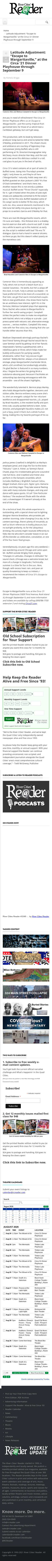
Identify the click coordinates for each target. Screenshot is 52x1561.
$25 (7, 694)
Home (6, 30)
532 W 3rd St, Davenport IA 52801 (17, 1516)
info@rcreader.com (11, 1522)
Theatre (8, 1421)
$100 (19, 694)
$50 (13, 694)
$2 (6, 703)
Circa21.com (31, 603)
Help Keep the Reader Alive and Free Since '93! (24, 679)
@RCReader (7, 1540)
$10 (17, 703)
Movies (8, 1428)
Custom (27, 694)
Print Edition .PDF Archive (17, 1397)
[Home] (26, 9)
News (7, 1413)
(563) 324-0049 (9, 1519)
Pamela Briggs (12, 77)
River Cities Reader (40, 916)
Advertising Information (16, 1401)
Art (6, 1432)
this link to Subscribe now (27, 1162)
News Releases (12, 1440)
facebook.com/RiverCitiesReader (17, 1537)
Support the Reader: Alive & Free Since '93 (24, 1405)
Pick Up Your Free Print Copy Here (21, 1393)
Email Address (13, 1096)
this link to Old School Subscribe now (21, 663)
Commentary (11, 1417)
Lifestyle (9, 1436)
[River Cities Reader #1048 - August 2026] (26, 869)
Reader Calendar (13, 1409)
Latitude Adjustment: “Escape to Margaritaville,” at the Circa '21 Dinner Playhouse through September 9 (25, 61)
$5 (12, 703)
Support (9, 719)
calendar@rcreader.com (14, 1192)
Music (8, 1424)
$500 (20, 713)
